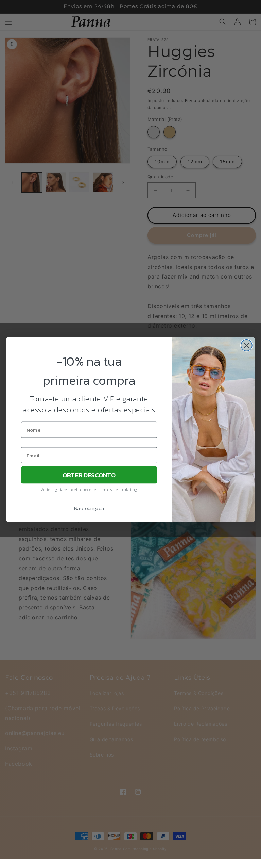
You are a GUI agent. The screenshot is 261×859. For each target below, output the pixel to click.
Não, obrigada (89, 508)
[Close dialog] (246, 345)
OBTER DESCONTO (89, 474)
